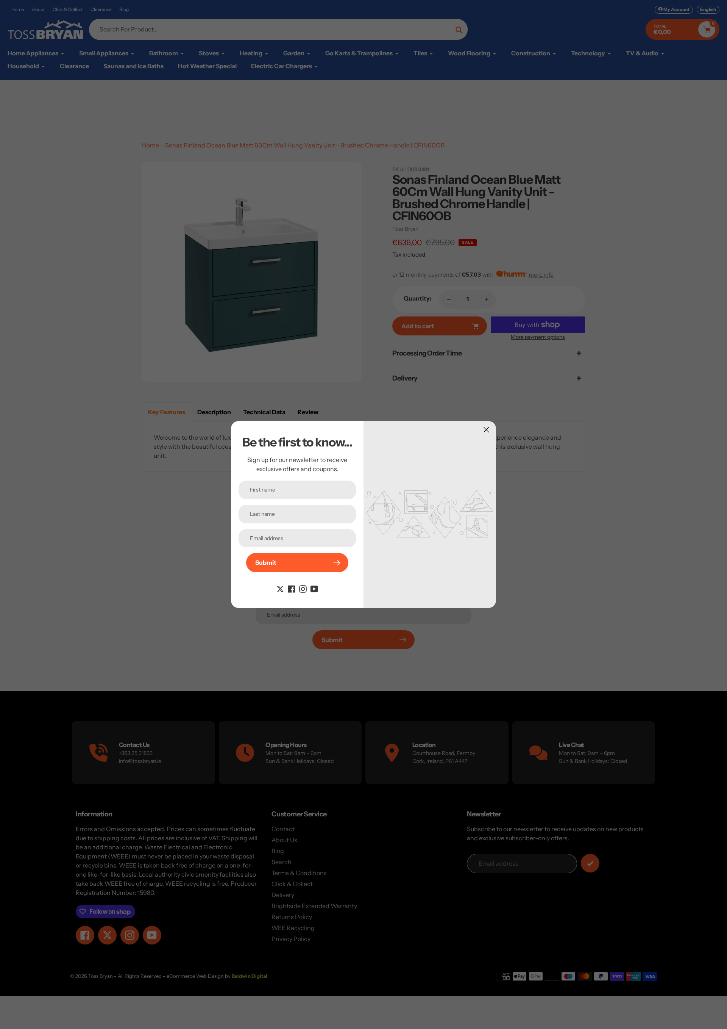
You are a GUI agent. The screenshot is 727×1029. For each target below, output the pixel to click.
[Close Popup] (486, 429)
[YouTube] (314, 588)
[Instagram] (303, 588)
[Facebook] (291, 588)
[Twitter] (280, 588)
